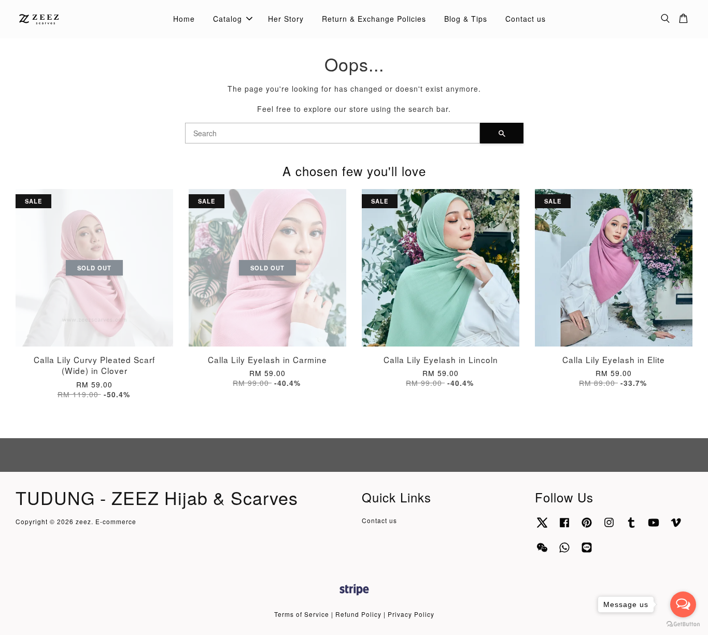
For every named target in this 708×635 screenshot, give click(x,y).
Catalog (227, 18)
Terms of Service (301, 614)
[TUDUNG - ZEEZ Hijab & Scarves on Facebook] (564, 527)
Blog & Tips (465, 18)
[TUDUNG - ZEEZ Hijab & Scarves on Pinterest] (586, 527)
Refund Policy (358, 614)
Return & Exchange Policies (374, 18)
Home (184, 18)
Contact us (525, 18)
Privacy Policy (411, 614)
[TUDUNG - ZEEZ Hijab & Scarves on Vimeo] (676, 527)
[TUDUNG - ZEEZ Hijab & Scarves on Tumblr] (631, 527)
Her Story (286, 18)
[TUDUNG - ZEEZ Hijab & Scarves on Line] (586, 551)
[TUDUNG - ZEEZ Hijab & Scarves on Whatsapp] (564, 551)
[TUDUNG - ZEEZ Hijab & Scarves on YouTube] (653, 527)
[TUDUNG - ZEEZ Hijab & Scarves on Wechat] (542, 551)
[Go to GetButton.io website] (683, 624)
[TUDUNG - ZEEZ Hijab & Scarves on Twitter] (542, 527)
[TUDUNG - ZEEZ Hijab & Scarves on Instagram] (609, 527)
